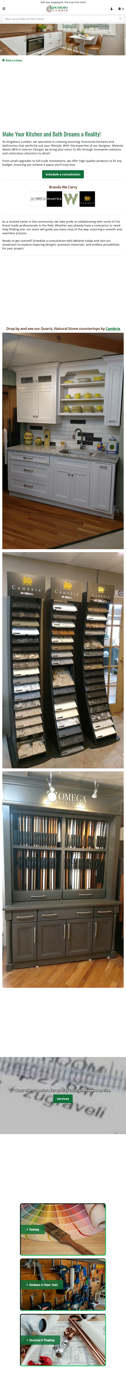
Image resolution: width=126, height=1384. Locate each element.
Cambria (113, 328)
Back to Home (14, 60)
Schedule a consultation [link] (63, 174)
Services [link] (63, 1099)
